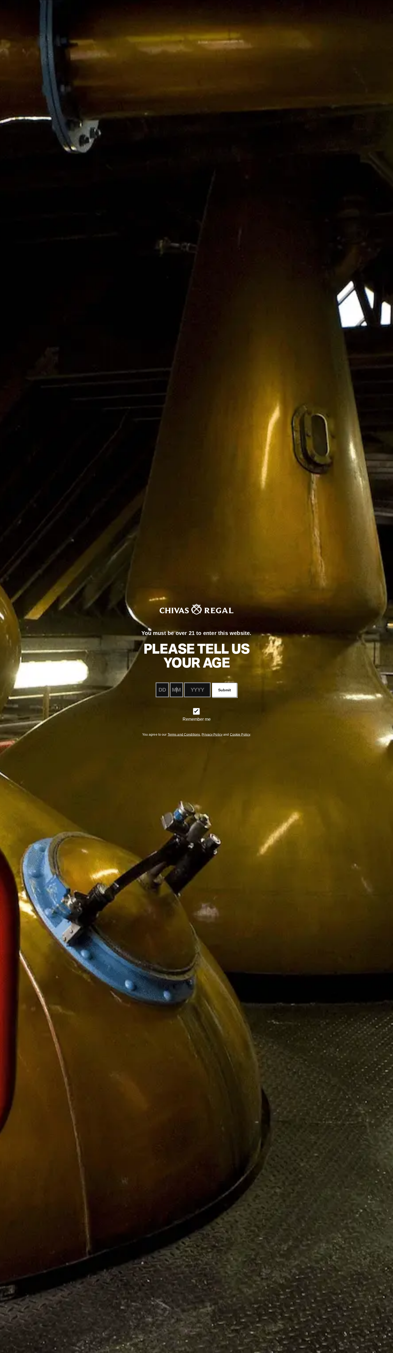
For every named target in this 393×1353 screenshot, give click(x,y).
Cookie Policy (240, 734)
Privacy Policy (212, 734)
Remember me (197, 719)
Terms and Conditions (184, 734)
